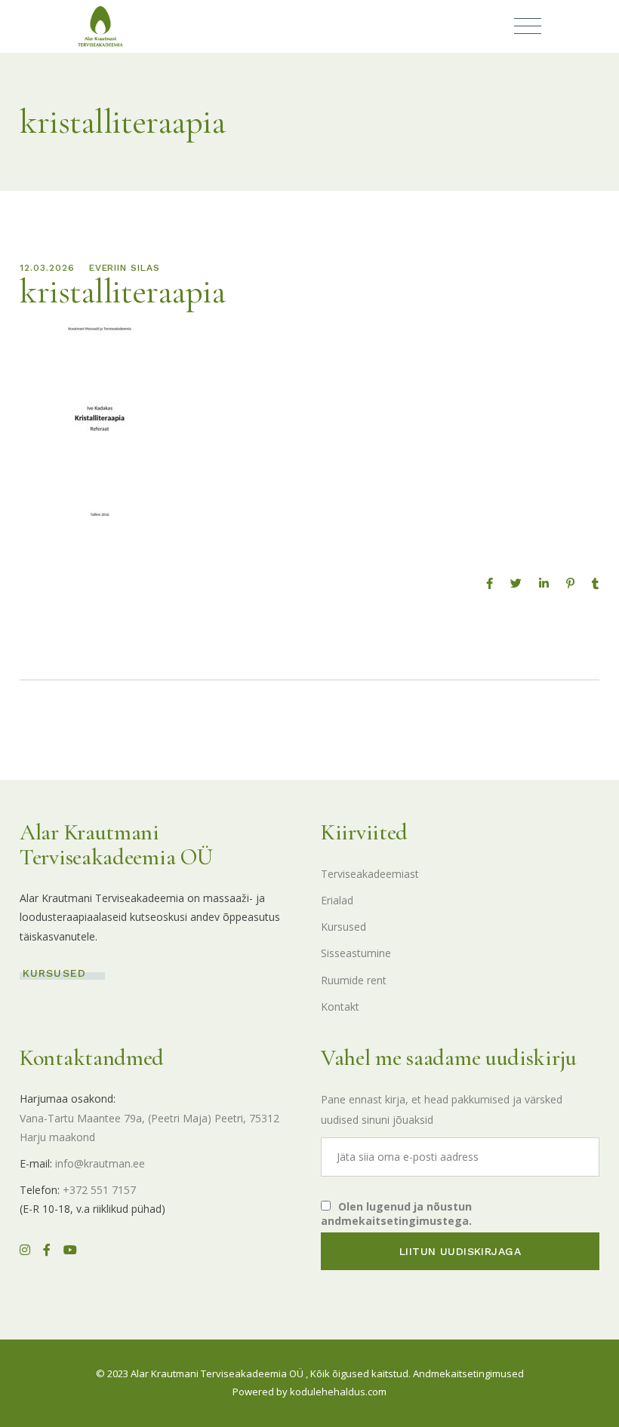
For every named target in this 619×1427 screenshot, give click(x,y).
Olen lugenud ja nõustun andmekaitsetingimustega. (396, 1213)
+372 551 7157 (99, 1190)
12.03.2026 (47, 267)
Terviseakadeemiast (370, 874)
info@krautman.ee (100, 1163)
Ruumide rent (353, 980)
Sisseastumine (356, 953)
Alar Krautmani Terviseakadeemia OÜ (217, 1373)
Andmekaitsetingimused (468, 1373)
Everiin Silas (124, 267)
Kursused (343, 926)
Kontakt (340, 1006)
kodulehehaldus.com (338, 1391)
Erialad (337, 900)
